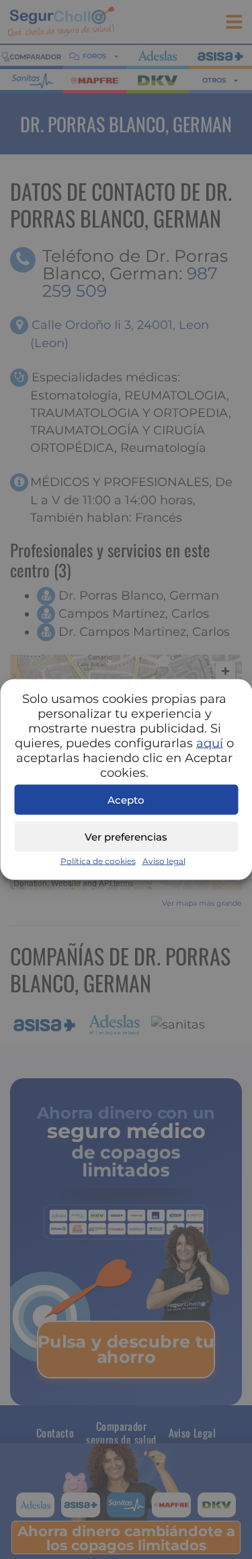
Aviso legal (163, 861)
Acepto (126, 799)
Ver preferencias (126, 836)
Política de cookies (98, 861)
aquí (209, 743)
